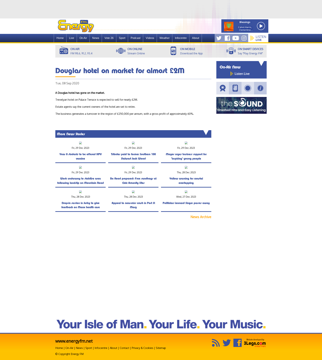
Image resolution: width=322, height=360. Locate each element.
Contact (124, 348)
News (95, 38)
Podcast (135, 38)
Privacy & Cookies (142, 348)
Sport (122, 38)
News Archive (201, 217)
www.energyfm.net (74, 341)
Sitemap (161, 348)
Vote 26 (109, 38)
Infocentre (101, 348)
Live (71, 38)
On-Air (69, 348)
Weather (164, 38)
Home (60, 38)
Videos (150, 38)
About (113, 348)
